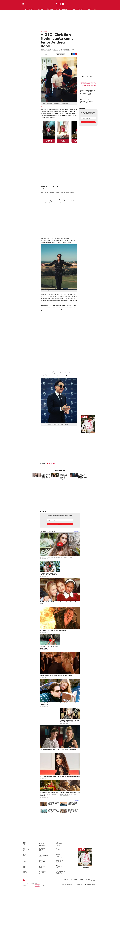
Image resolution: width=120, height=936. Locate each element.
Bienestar (24, 859)
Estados (58, 851)
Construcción (59, 857)
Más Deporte (42, 861)
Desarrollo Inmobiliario (61, 859)
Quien (92, 880)
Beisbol (41, 857)
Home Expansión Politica (44, 868)
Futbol (40, 856)
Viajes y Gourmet (26, 849)
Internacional (42, 871)
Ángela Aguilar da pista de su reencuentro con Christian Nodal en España (45, 476)
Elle (23, 864)
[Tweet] (71, 54)
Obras (40, 873)
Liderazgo (24, 873)
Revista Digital (92, 4)
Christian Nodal (51, 463)
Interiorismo (59, 862)
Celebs (23, 867)
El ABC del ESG (59, 873)
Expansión (42, 866)
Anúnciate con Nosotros (90, 884)
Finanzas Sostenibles (60, 871)
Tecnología (41, 872)
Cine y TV (41, 850)
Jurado (24, 861)
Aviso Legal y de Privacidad (68, 884)
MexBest (24, 853)
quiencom (97, 879)
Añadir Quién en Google (61, 54)
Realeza (41, 9)
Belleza (65, 9)
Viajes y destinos (26, 856)
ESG (40, 874)
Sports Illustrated (43, 855)
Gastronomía (25, 854)
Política (58, 845)
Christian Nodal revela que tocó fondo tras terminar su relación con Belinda (63, 477)
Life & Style (42, 845)
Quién (24, 842)
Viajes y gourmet (76, 9)
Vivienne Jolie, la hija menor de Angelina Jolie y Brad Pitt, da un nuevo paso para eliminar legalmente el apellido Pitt (87, 92)
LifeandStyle (59, 843)
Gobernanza (59, 868)
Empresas (41, 867)
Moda (57, 9)
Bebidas (24, 855)
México (57, 848)
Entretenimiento (42, 848)
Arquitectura (59, 861)
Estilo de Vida (25, 860)
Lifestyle (41, 862)
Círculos (49, 9)
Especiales (41, 843)
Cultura (89, 9)
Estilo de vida (25, 868)
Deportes (41, 849)
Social (57, 867)
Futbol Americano (43, 859)
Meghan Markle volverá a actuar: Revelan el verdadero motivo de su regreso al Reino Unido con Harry (88, 83)
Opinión (41, 842)
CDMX (57, 850)
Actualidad (24, 872)
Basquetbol (42, 860)
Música (40, 851)
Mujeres (24, 871)
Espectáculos (30, 9)
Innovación (58, 872)
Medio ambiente (59, 866)
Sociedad (58, 854)
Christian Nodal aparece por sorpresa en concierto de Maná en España (82, 476)
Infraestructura (59, 860)
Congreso (58, 849)
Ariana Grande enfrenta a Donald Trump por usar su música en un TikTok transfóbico (87, 101)
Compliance (79, 884)
